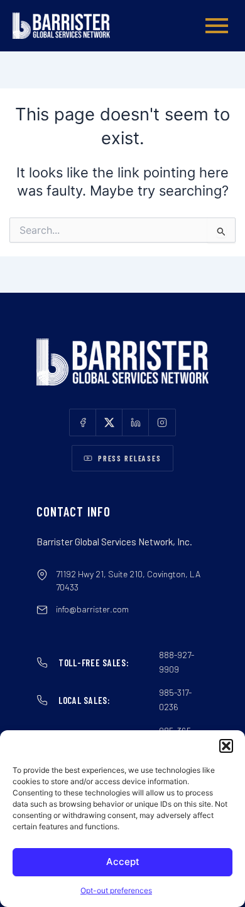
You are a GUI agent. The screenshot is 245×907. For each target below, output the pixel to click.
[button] (226, 746)
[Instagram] (162, 422)
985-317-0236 (175, 699)
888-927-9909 (176, 661)
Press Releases (129, 458)
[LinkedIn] (135, 422)
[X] (109, 422)
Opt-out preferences (116, 890)
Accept (122, 862)
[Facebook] (83, 422)
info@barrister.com (92, 609)
